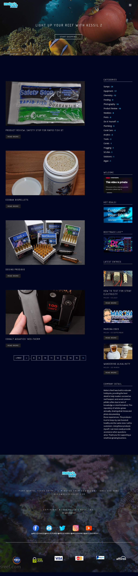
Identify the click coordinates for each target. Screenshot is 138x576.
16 (84, 358)
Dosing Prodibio (15, 269)
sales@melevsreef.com (69, 494)
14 (71, 358)
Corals (108, 143)
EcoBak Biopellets (17, 200)
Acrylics (108, 134)
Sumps (108, 86)
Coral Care (109, 130)
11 (52, 358)
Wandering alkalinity (117, 364)
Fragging (109, 147)
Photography (111, 104)
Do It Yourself (111, 121)
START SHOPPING (68, 37)
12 (59, 358)
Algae (107, 161)
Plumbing (109, 126)
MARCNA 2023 (111, 329)
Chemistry (110, 95)
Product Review (112, 108)
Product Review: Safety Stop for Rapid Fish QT (35, 130)
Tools (107, 139)
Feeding (108, 99)
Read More (13, 137)
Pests (107, 117)
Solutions (109, 156)
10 (46, 358)
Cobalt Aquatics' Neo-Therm (23, 339)
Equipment (110, 91)
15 (78, 358)
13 (65, 358)
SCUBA (108, 152)
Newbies (109, 113)
